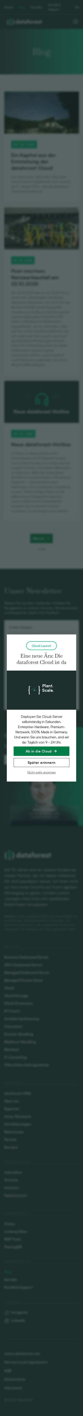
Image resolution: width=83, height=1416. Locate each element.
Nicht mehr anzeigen (41, 772)
